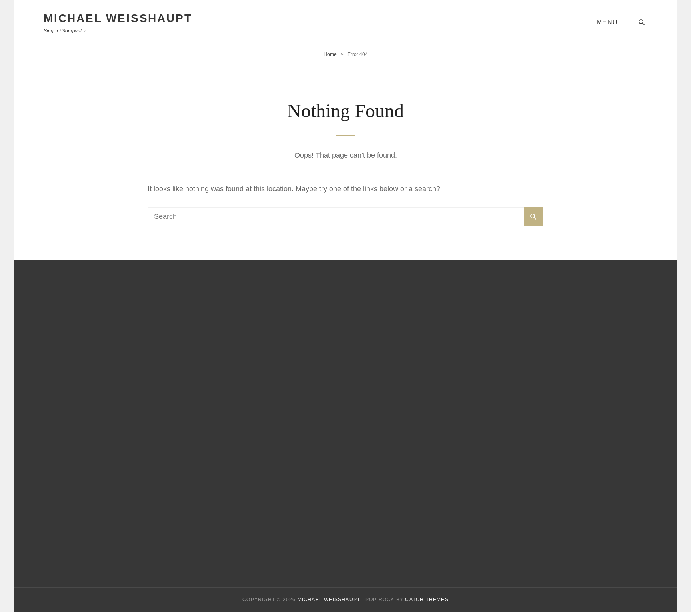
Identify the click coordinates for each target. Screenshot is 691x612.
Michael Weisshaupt (118, 18)
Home (330, 54)
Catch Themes (426, 599)
